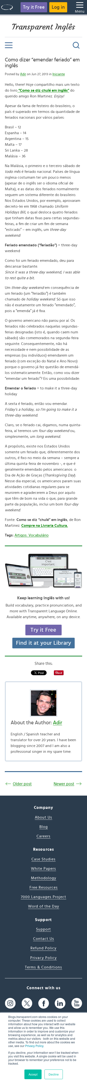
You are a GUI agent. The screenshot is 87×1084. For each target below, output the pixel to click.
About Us (43, 817)
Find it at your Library (43, 643)
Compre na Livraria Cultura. (44, 525)
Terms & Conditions (43, 967)
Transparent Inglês (43, 27)
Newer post (64, 784)
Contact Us (43, 939)
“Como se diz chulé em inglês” (43, 90)
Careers (43, 836)
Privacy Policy (34, 1046)
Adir (23, 74)
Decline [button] (54, 1074)
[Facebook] (43, 1003)
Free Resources (43, 887)
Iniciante (58, 74)
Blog (43, 827)
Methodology (43, 878)
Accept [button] (33, 1074)
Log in (58, 7)
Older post (22, 784)
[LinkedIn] (60, 1003)
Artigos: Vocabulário (31, 535)
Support (43, 929)
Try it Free (34, 7)
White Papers (43, 869)
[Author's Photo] (43, 703)
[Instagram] (10, 1003)
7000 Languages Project (43, 897)
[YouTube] (76, 1003)
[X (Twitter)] (27, 1003)
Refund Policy (43, 948)
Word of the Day (43, 906)
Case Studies (43, 859)
